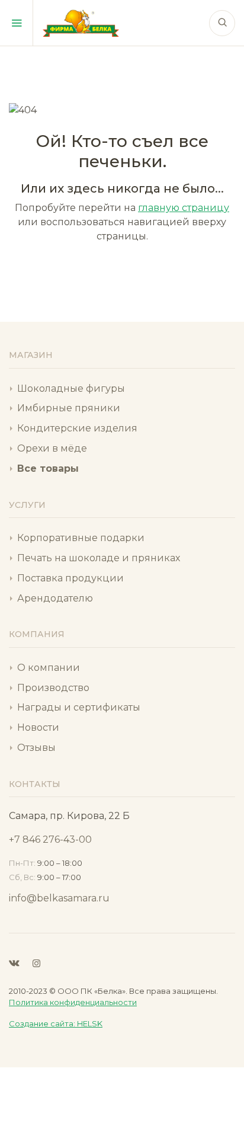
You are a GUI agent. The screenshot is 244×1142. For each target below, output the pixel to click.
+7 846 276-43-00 (50, 839)
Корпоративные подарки (81, 537)
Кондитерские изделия (77, 428)
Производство (53, 687)
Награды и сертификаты (78, 707)
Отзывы (36, 747)
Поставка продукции (70, 578)
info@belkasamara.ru (59, 898)
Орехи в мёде (52, 448)
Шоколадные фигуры (71, 388)
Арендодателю (55, 598)
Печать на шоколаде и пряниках (98, 558)
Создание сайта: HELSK (55, 1023)
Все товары (48, 468)
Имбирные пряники (68, 408)
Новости (38, 727)
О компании (48, 667)
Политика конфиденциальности (73, 1002)
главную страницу (183, 207)
